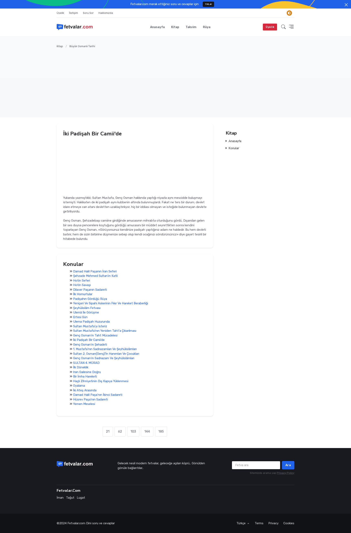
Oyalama (79, 386)
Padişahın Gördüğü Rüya (90, 299)
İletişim (73, 12)
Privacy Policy (285, 472)
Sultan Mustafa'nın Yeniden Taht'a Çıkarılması (104, 331)
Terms (259, 523)
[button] (283, 27)
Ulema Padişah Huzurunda (91, 322)
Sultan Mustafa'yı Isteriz (90, 326)
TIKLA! (208, 4)
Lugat (81, 497)
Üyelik (60, 12)
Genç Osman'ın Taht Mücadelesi (95, 335)
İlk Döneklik (80, 367)
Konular (234, 148)
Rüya (206, 27)
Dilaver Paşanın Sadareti (90, 290)
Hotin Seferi (81, 280)
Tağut (70, 497)
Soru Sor (88, 12)
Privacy (273, 523)
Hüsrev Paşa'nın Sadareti (90, 399)
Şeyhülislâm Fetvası (87, 308)
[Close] (346, 5)
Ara (288, 465)
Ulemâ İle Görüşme (86, 312)
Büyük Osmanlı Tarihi (82, 46)
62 (120, 431)
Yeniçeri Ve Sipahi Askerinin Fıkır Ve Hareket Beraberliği (110, 303)
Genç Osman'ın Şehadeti (90, 344)
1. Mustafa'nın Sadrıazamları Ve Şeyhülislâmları (105, 349)
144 (147, 431)
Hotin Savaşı (82, 285)
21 (107, 431)
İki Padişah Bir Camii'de (89, 340)
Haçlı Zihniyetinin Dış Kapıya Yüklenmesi (100, 381)
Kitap (175, 27)
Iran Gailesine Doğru (87, 372)
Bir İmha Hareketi (85, 377)
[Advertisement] (178, 80)
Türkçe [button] (241, 523)
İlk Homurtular (82, 294)
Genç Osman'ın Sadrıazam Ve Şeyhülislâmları (103, 358)
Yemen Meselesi (84, 404)
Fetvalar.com (76, 523)
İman (60, 497)
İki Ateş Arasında (84, 390)
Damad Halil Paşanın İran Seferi (95, 271)
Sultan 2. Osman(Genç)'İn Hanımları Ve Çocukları (106, 354)
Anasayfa (157, 27)
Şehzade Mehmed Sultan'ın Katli (95, 276)
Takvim (191, 27)
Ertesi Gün (80, 317)
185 (161, 431)
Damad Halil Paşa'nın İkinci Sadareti (97, 395)
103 (133, 431)
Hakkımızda (106, 12)
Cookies (288, 523)
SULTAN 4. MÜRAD (86, 363)
